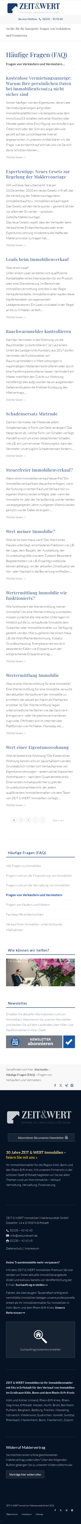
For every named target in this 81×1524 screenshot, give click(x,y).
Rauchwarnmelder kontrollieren (38, 331)
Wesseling (62, 1410)
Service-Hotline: (40, 19)
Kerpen (38, 1405)
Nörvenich (13, 1415)
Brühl (56, 1405)
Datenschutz (14, 1248)
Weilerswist (28, 1415)
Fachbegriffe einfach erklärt (25, 914)
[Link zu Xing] (66, 1085)
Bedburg (37, 1410)
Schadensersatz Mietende (32, 413)
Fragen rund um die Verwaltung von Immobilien (38, 885)
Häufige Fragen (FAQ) (20, 1074)
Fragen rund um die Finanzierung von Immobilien (39, 875)
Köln (9, 1400)
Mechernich (54, 1420)
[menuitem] (40, 19)
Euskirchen (44, 1415)
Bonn (42, 1420)
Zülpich (68, 1420)
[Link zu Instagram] (72, 1085)
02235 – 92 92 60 (21, 1230)
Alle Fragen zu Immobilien (23, 866)
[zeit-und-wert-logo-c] (33, 7)
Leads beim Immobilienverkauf (37, 259)
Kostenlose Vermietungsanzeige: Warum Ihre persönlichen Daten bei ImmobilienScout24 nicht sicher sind (39, 86)
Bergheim (24, 1410)
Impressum (32, 1248)
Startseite (41, 1069)
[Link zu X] (61, 1085)
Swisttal (69, 1415)
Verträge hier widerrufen (25, 1474)
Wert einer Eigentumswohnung (37, 747)
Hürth (48, 1405)
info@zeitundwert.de (23, 1235)
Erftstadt (26, 1405)
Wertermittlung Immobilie (32, 675)
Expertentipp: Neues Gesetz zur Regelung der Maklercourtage (38, 174)
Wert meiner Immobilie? (30, 531)
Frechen (49, 1410)
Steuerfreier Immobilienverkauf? (39, 470)
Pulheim (11, 1410)
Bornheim (67, 1405)
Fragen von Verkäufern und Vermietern (34, 895)
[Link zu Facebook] (55, 1085)
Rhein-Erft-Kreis (49, 1400)
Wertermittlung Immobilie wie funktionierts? (36, 595)
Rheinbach (13, 1420)
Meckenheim (29, 1420)
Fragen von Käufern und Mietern (28, 905)
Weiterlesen (14, 157)
